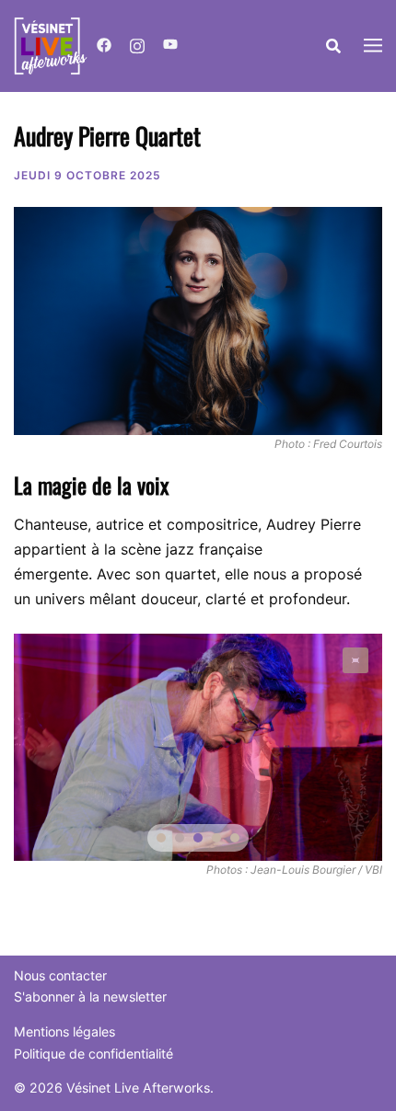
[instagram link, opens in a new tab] (137, 46)
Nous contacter (60, 975)
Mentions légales (64, 1031)
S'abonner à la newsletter (90, 996)
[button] (355, 660)
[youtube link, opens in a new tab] (170, 46)
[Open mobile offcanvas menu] (373, 46)
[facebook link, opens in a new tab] (104, 46)
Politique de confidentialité (93, 1053)
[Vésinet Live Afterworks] (50, 44)
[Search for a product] (333, 46)
